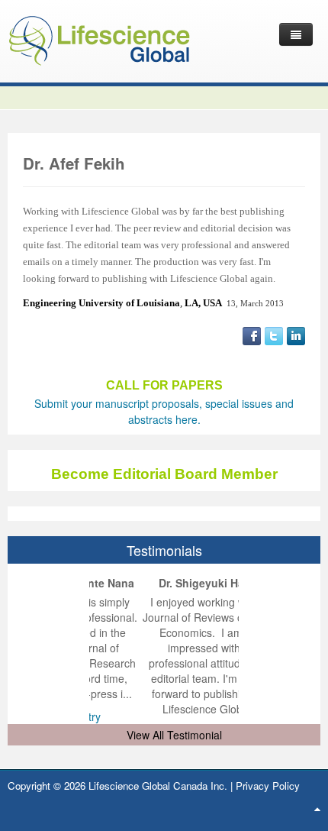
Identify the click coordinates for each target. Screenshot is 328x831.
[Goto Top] (317, 808)
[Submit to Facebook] (252, 334)
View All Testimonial (174, 734)
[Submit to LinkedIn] (296, 334)
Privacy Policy (268, 785)
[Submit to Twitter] (274, 334)
